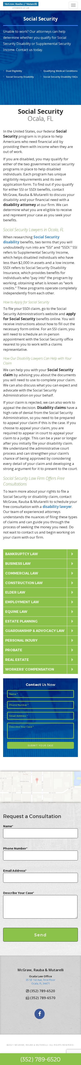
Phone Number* (15, 848)
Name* (8, 826)
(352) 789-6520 (40, 1059)
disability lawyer (57, 506)
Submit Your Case (41, 745)
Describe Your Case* (18, 893)
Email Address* (14, 870)
